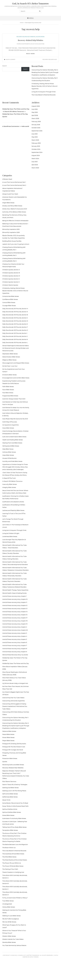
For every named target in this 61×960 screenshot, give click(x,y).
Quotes (4, 761)
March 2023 (35, 168)
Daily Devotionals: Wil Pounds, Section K (15, 339)
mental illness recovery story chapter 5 (14, 639)
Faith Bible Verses (8, 386)
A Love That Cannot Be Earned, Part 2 (14, 185)
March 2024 (35, 158)
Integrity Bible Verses (9, 487)
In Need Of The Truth (9, 478)
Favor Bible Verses (8, 389)
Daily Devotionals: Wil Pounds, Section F (15, 327)
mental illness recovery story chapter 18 (14, 621)
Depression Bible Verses (10, 353)
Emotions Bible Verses (9, 375)
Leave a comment (10, 59)
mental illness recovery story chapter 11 (14, 602)
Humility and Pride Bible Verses (12, 461)
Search (4, 66)
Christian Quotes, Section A (11, 269)
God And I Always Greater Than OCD (13, 399)
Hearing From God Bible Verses (12, 443)
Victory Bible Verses (8, 907)
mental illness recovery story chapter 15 (14, 614)
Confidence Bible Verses (10, 299)
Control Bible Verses (8, 302)
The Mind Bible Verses (9, 857)
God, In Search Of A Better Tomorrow (30, 3)
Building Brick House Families (11, 241)
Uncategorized (40, 36)
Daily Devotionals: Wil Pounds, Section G (15, 330)
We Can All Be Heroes (9, 922)
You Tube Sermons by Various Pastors (14, 945)
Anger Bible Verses (8, 202)
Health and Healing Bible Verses (12, 440)
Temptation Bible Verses (10, 830)
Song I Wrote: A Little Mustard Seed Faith (15, 806)
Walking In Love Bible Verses (11, 915)
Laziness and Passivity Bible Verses (13, 510)
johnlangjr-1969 (39, 43)
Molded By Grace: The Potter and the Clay (15, 663)
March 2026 (35, 118)
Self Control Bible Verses (10, 794)
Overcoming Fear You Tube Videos (13, 697)
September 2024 (37, 152)
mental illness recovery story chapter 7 (14, 645)
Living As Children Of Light (10, 533)
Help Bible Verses (7, 449)
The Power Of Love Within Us (11, 863)
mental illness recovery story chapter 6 (14, 642)
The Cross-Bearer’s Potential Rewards (43, 95)
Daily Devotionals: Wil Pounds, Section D (15, 321)
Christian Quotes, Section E (11, 279)
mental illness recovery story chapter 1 (14, 596)
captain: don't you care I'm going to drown (15, 244)
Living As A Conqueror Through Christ (44, 92)
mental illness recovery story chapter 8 (14, 648)
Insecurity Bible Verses (9, 484)
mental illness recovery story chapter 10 (14, 599)
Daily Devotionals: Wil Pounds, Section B (15, 315)
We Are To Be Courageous (10, 919)
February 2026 (36, 121)
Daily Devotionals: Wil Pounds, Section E (15, 324)
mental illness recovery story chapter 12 (14, 605)
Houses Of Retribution (9, 458)
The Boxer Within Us (8, 847)
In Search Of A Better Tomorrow (12, 481)
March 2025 (35, 140)
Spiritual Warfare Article (9, 809)
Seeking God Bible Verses (10, 787)
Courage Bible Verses (9, 305)
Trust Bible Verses (8, 901)
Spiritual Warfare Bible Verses (11, 812)
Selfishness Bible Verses (10, 797)
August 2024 (36, 155)
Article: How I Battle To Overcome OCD (14, 209)
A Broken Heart (7, 179)
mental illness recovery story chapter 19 (14, 624)
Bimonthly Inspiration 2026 (11, 232)
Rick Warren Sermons (9, 781)
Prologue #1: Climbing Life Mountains (14, 743)
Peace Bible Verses (8, 734)
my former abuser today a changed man (15, 683)
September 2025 (37, 131)
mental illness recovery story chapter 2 (14, 627)
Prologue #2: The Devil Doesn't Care (13, 746)
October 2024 (36, 149)
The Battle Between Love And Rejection (15, 844)
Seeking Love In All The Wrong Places (14, 790)
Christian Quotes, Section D (11, 276)
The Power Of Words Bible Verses (12, 866)
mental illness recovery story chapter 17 (14, 618)
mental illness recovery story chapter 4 (14, 636)
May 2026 (35, 112)
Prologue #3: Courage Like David (12, 750)
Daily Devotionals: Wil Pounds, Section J (15, 336)
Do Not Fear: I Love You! (9, 366)
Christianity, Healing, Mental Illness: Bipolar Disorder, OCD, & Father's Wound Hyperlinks (15, 290)
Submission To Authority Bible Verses (14, 818)
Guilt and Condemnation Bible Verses (14, 436)
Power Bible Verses (8, 737)
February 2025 (36, 143)
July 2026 (35, 109)
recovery (45, 59)
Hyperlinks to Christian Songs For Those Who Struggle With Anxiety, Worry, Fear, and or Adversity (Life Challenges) (15, 467)
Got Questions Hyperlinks (10, 425)
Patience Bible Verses (9, 731)
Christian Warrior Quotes (10, 285)
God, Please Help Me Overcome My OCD (15, 419)
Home (21, 22)
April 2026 (35, 115)
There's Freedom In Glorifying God (13, 872)
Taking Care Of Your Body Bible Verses (14, 827)
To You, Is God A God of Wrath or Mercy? (14, 898)
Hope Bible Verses (8, 455)
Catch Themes (33, 957)
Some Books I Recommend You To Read (15, 803)
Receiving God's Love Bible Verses (13, 764)
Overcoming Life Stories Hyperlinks (13, 700)
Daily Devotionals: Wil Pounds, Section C (15, 318)
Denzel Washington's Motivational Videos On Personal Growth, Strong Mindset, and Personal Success (15, 348)
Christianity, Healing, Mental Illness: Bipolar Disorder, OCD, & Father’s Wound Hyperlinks (44, 86)
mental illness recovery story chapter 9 (14, 651)
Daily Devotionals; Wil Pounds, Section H (15, 308)
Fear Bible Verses (7, 392)
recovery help (52, 59)
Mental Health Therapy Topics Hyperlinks (15, 590)
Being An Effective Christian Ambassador (15, 220)
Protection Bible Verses (9, 758)
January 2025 (36, 146)
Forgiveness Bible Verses (10, 396)
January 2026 (36, 124)
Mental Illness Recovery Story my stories (15, 655)
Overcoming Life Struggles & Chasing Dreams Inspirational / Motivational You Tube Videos (14, 706)
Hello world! (25, 126)
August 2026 (36, 106)
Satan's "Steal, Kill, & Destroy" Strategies (14, 784)
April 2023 (35, 164)
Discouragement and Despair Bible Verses (15, 363)
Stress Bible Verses (8, 815)
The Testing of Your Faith (10, 869)
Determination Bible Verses (11, 357)
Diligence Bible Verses (9, 360)
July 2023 (34, 161)
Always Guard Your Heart (10, 194)
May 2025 (35, 137)
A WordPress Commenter (10, 126)
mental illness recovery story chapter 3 (14, 633)
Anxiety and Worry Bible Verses (12, 206)
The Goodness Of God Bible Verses (13, 854)
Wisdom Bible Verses (9, 936)
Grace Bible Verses (8, 428)
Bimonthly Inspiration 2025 (11, 229)
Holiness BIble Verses (9, 452)
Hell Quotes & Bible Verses (10, 446)
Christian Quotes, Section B (11, 273)
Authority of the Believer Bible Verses (14, 212)
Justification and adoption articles (13, 501)
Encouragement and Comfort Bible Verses (15, 378)
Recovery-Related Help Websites (26, 36)
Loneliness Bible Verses (9, 536)
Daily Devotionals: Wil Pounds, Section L (15, 342)
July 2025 (34, 134)
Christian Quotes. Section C (11, 282)
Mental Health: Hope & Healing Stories (14, 593)
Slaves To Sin (6, 800)
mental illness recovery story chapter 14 (14, 611)
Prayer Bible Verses (8, 740)
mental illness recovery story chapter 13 (14, 608)
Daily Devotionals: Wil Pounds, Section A (15, 311)
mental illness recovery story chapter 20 (15, 630)
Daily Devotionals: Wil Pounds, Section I (14, 333)
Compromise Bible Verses (10, 296)
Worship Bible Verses (9, 942)
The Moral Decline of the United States (14, 860)
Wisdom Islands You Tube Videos (12, 939)
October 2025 (36, 127)
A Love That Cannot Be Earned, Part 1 (14, 182)
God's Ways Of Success (9, 422)
